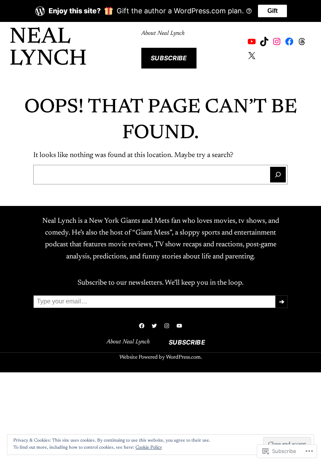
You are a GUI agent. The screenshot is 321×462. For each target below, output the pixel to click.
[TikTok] (264, 41)
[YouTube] (251, 41)
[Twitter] (154, 326)
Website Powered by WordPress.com (160, 357)
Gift (272, 10)
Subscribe (169, 58)
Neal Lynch (48, 48)
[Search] (278, 174)
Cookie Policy (148, 447)
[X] (251, 55)
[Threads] (302, 41)
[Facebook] (289, 41)
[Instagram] (276, 41)
